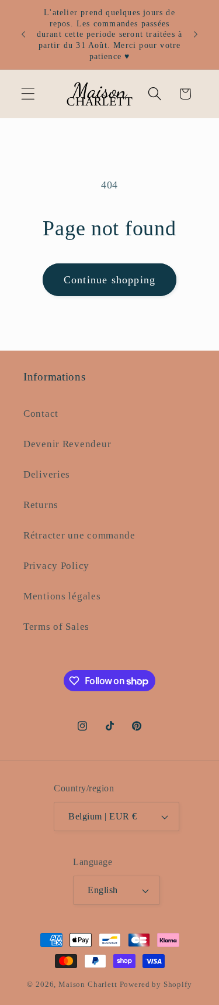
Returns (40, 504)
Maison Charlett (87, 984)
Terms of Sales (56, 626)
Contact (40, 413)
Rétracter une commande (79, 535)
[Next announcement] (195, 34)
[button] (28, 93)
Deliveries (46, 474)
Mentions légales (62, 596)
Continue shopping (109, 280)
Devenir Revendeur (67, 444)
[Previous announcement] (23, 34)
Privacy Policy (56, 565)
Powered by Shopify (156, 984)
